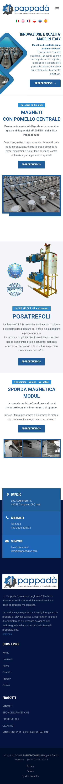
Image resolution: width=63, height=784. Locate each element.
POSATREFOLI (10, 719)
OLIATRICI (8, 725)
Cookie (6, 685)
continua (7, 634)
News (5, 665)
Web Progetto (32, 776)
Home (5, 652)
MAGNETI (7, 706)
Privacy (6, 678)
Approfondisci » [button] (31, 164)
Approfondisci (44, 83)
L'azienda (7, 659)
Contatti (6, 672)
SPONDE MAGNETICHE (15, 712)
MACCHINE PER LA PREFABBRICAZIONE (25, 732)
